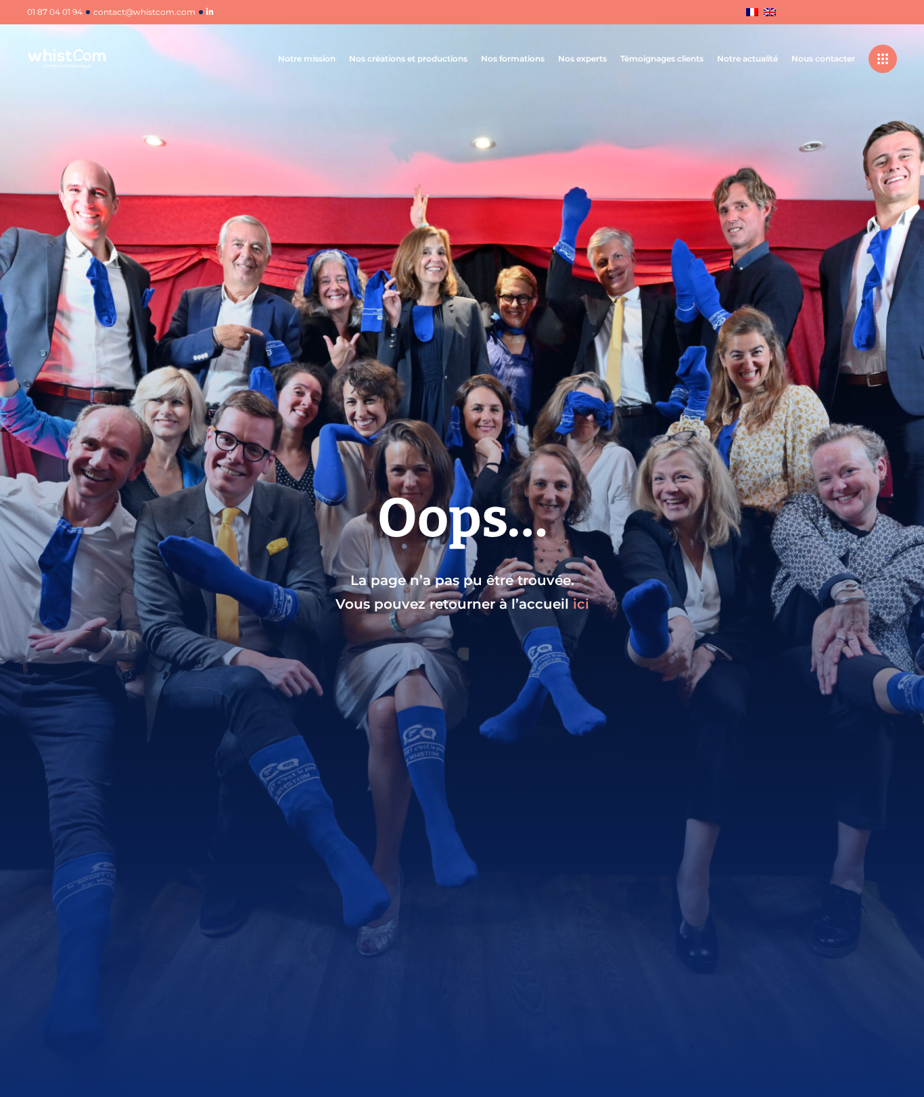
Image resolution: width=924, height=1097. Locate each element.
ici (581, 604)
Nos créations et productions (408, 59)
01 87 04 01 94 (55, 12)
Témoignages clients (661, 59)
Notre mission (307, 59)
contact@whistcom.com (144, 12)
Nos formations (513, 59)
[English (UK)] (770, 13)
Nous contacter (823, 59)
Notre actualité (747, 59)
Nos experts (582, 59)
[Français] (752, 13)
